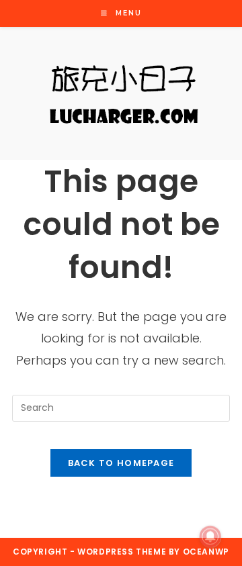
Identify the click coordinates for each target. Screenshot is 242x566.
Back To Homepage (121, 463)
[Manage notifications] (210, 536)
